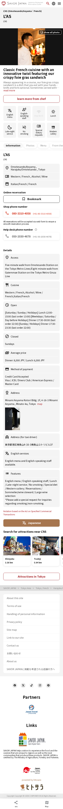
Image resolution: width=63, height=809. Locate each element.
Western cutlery (15, 488)
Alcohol (36, 176)
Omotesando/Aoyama (23, 166)
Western (16, 176)
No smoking (36, 484)
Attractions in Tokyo (31, 576)
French (26, 176)
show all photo (51, 32)
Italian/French (19, 184)
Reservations (33, 488)
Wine (45, 176)
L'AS (7, 16)
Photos (30, 145)
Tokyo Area (26, 588)
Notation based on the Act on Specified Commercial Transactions (27, 513)
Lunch (53, 481)
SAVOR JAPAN (10, 588)
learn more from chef (31, 99)
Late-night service (17, 484)
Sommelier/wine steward (19, 492)
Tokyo (41, 169)
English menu (13, 481)
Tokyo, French (42, 588)
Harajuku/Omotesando (24, 169)
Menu (43, 145)
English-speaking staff (36, 481)
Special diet (51, 484)
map (39, 404)
